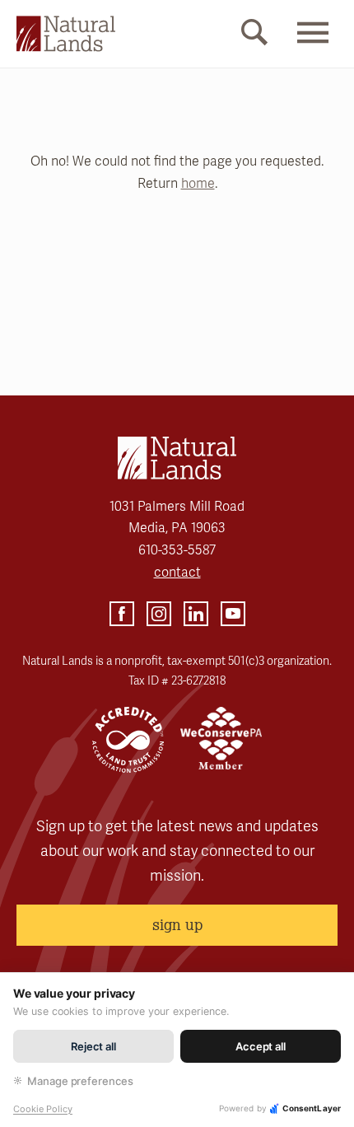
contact (177, 572)
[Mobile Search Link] (254, 35)
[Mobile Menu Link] (313, 47)
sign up (177, 924)
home (198, 183)
